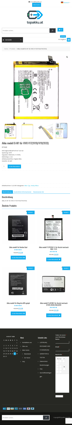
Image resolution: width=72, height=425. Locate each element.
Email (57, 347)
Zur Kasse (27, 358)
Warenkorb (27, 354)
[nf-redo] (60, 371)
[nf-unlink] (60, 369)
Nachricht (59, 354)
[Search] (53, 30)
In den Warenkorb (14, 166)
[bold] (57, 361)
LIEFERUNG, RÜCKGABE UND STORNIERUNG (45, 346)
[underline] (63, 361)
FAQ (23, 361)
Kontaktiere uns (27, 342)
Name (57, 339)
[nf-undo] (57, 371)
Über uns (25, 346)
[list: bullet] (60, 366)
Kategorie (8, 40)
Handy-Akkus (35, 185)
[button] (69, 40)
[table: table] (64, 369)
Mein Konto (36, 5)
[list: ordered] (57, 366)
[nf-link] (57, 369)
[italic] (60, 361)
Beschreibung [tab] (7, 192)
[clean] (57, 364)
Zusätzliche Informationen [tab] (22, 192)
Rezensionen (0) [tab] (38, 192)
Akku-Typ (27, 185)
